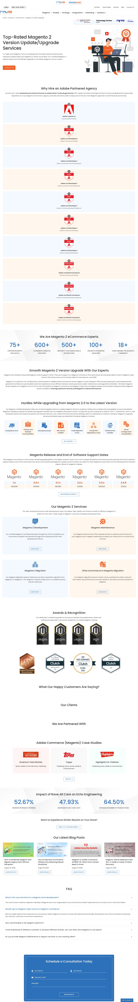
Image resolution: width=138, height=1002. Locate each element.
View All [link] (68, 779)
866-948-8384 (18, 7)
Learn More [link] (35, 549)
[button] (6, 7)
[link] (9, 68)
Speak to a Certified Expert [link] (68, 827)
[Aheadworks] (75, 3)
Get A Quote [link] (127, 1000)
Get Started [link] (68, 441)
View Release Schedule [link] (68, 494)
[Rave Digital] (60, 3)
